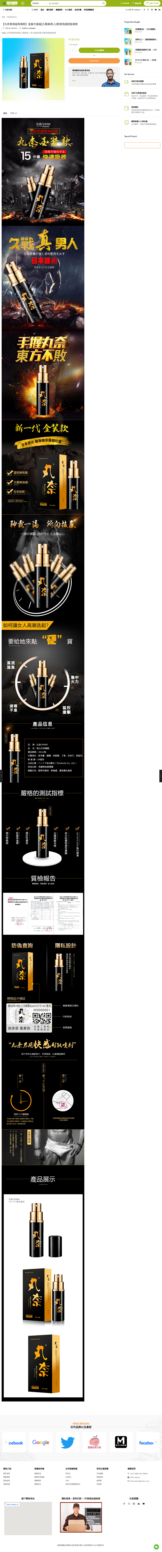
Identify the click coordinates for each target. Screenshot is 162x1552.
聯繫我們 (59, 10)
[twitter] (67, 1442)
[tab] (5, 113)
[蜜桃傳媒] (94, 1442)
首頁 (3, 17)
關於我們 (50, 10)
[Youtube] (156, 10)
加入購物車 (100, 50)
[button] (6, 1442)
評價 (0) (13, 113)
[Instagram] (152, 10)
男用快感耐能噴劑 (49, 33)
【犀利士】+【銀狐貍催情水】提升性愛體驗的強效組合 (146, 39)
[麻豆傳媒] (121, 1442)
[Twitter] (148, 10)
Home (36, 10)
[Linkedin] (159, 10)
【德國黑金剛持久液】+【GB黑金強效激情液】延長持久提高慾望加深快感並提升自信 (146, 50)
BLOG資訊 (68, 10)
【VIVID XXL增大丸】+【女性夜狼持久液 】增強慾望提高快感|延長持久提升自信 (146, 60)
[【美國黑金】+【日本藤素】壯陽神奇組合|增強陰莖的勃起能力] (128, 32)
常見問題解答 (89, 10)
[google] (40, 1442)
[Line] (156, 1546)
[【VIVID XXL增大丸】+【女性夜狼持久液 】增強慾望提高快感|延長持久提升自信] (128, 63)
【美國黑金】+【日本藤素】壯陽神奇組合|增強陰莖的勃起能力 (146, 29)
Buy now (95, 61)
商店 (42, 10)
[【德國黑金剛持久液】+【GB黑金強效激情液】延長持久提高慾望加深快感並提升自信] (128, 52)
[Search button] (103, 3)
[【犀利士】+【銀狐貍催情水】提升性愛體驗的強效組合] (128, 42)
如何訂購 (78, 10)
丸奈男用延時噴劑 (13, 33)
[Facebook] (144, 10)
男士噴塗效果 (36, 33)
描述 (5, 113)
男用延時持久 (12, 17)
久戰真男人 (25, 33)
